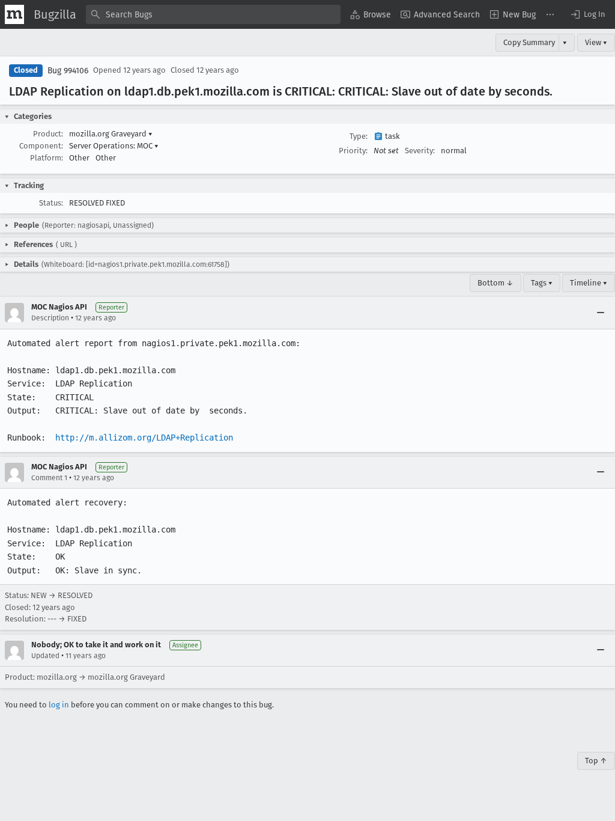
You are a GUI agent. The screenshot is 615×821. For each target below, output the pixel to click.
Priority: (353, 150)
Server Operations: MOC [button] (114, 145)
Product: (48, 133)
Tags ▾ (542, 282)
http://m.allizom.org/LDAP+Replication (144, 437)
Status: (51, 202)
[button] (587, 14)
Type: (359, 136)
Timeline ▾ (588, 282)
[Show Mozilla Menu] (14, 14)
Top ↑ (596, 760)
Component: (41, 145)
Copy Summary (529, 42)
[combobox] (213, 14)
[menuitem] (370, 14)
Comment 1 (49, 478)
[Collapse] (600, 312)
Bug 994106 (67, 71)
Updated (45, 656)
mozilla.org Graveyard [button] (111, 133)
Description (50, 318)
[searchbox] (213, 14)
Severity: (420, 150)
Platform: (46, 157)
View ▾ (596, 42)
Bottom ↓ (495, 282)
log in (59, 704)
